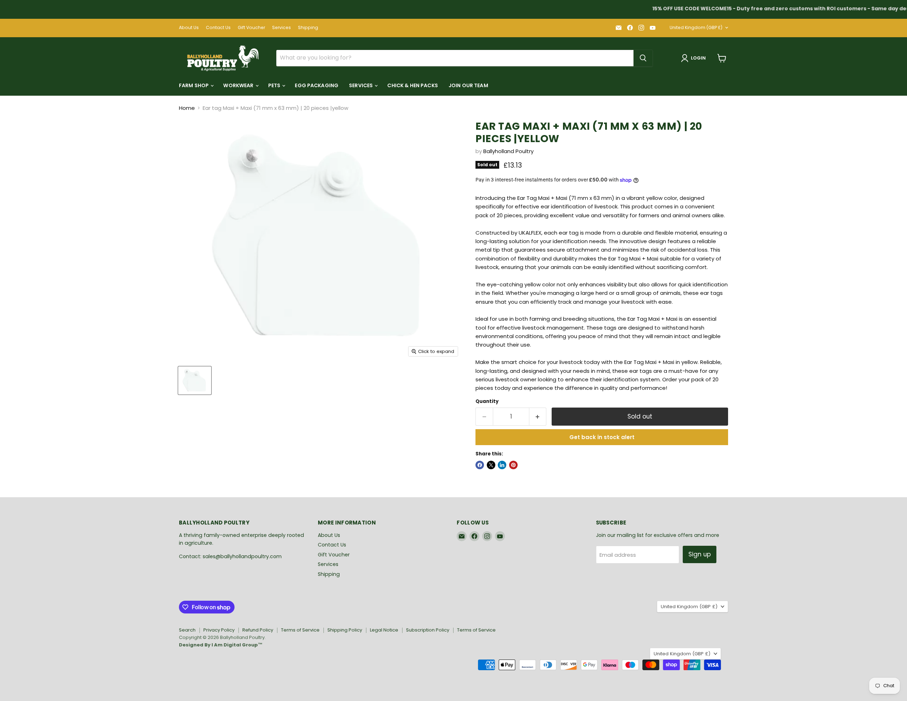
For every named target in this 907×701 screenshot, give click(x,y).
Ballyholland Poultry (508, 151)
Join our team (468, 85)
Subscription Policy (427, 630)
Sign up (699, 554)
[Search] (643, 58)
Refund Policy (257, 630)
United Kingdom (696, 27)
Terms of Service (300, 630)
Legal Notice (384, 630)
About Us (189, 27)
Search (187, 630)
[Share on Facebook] (479, 465)
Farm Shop (194, 85)
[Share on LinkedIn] (502, 465)
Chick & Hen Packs (412, 85)
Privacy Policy (219, 630)
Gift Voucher (251, 27)
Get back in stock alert (602, 437)
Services (281, 27)
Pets (275, 85)
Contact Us (218, 27)
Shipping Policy (344, 630)
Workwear (238, 85)
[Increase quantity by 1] (538, 417)
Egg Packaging (316, 85)
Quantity (486, 401)
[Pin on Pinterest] (513, 465)
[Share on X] (491, 465)
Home (187, 108)
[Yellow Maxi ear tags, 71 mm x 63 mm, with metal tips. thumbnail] (194, 380)
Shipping (308, 27)
